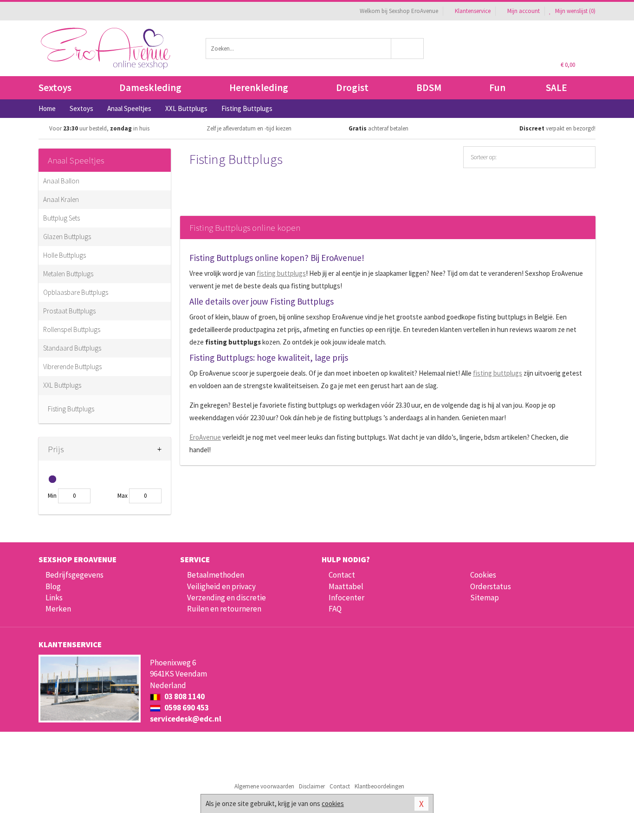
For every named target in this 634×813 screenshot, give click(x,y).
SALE (556, 87)
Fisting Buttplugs (71, 408)
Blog (53, 586)
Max (122, 496)
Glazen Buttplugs (67, 236)
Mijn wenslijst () (574, 11)
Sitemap (484, 597)
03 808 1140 (184, 696)
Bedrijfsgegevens (74, 575)
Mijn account (523, 11)
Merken (58, 609)
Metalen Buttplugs (68, 273)
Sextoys (55, 87)
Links (54, 597)
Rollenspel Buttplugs (71, 329)
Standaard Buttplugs (72, 348)
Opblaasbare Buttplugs (75, 292)
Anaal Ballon (61, 180)
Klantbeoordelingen (379, 786)
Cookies (483, 575)
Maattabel (346, 586)
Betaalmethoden (215, 575)
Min (52, 496)
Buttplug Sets (61, 218)
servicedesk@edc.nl (185, 719)
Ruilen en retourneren (224, 609)
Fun (497, 87)
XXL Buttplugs (62, 385)
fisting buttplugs (281, 273)
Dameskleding (150, 87)
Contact (342, 575)
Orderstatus (490, 586)
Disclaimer (312, 786)
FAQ (335, 609)
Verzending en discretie (226, 597)
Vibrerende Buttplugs (72, 366)
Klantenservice (473, 11)
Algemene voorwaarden (264, 786)
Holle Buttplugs (64, 255)
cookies (333, 803)
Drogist (352, 87)
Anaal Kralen (61, 199)
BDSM (428, 87)
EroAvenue (205, 437)
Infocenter (346, 597)
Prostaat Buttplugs (69, 310)
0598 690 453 (186, 707)
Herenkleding (258, 87)
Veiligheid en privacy (221, 586)
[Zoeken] (407, 48)
